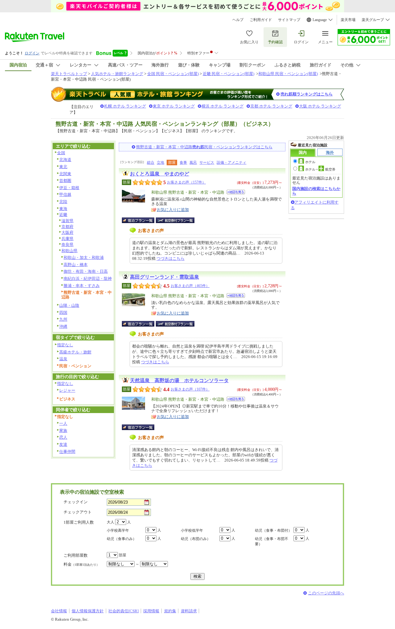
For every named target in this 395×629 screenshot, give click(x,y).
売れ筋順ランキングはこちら (307, 94)
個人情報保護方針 (88, 611)
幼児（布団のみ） (195, 539)
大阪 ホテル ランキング (320, 106)
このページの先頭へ (326, 593)
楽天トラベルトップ (69, 73)
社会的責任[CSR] (123, 611)
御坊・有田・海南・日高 (86, 271)
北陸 (63, 201)
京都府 (67, 226)
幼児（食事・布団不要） (271, 541)
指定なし (65, 345)
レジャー (67, 390)
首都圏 (65, 180)
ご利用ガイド (261, 20)
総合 (150, 162)
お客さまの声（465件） (190, 286)
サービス (206, 162)
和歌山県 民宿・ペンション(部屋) (288, 73)
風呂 (193, 162)
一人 (63, 423)
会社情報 (59, 611)
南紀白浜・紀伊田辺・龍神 (88, 278)
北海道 (65, 159)
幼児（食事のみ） (121, 539)
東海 (63, 208)
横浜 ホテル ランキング (222, 106)
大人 (110, 522)
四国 (63, 312)
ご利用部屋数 (76, 555)
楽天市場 (348, 20)
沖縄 (63, 326)
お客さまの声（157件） (186, 182)
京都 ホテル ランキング (271, 106)
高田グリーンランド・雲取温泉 (164, 277)
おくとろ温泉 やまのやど (159, 173)
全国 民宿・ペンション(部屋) (173, 73)
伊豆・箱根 (69, 187)
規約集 (170, 611)
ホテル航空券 (320, 169)
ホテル (310, 162)
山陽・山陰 (69, 305)
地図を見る (236, 192)
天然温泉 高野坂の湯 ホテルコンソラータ (179, 380)
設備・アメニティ (231, 162)
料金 (81, 564)
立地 (160, 162)
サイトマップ (289, 20)
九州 (63, 319)
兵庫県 (67, 238)
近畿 (63, 214)
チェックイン (76, 502)
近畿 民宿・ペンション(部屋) (228, 73)
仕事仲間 (67, 451)
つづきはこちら (170, 258)
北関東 (65, 173)
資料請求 (189, 611)
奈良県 (67, 244)
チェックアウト (78, 512)
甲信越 (65, 194)
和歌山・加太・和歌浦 (84, 257)
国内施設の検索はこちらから (316, 190)
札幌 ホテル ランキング (125, 106)
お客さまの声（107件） (190, 389)
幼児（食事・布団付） (273, 530)
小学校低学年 (192, 530)
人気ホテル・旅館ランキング (117, 73)
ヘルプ (237, 20)
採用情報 (151, 611)
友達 (63, 444)
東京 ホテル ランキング (174, 106)
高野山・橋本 (76, 264)
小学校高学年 (118, 530)
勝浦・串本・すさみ (82, 285)
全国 (61, 152)
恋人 (63, 437)
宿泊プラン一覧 (141, 220)
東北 (63, 166)
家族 (63, 430)
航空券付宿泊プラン (175, 220)
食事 (183, 162)
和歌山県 (69, 250)
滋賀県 (67, 220)
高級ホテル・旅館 (75, 352)
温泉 (63, 359)
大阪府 (67, 232)
